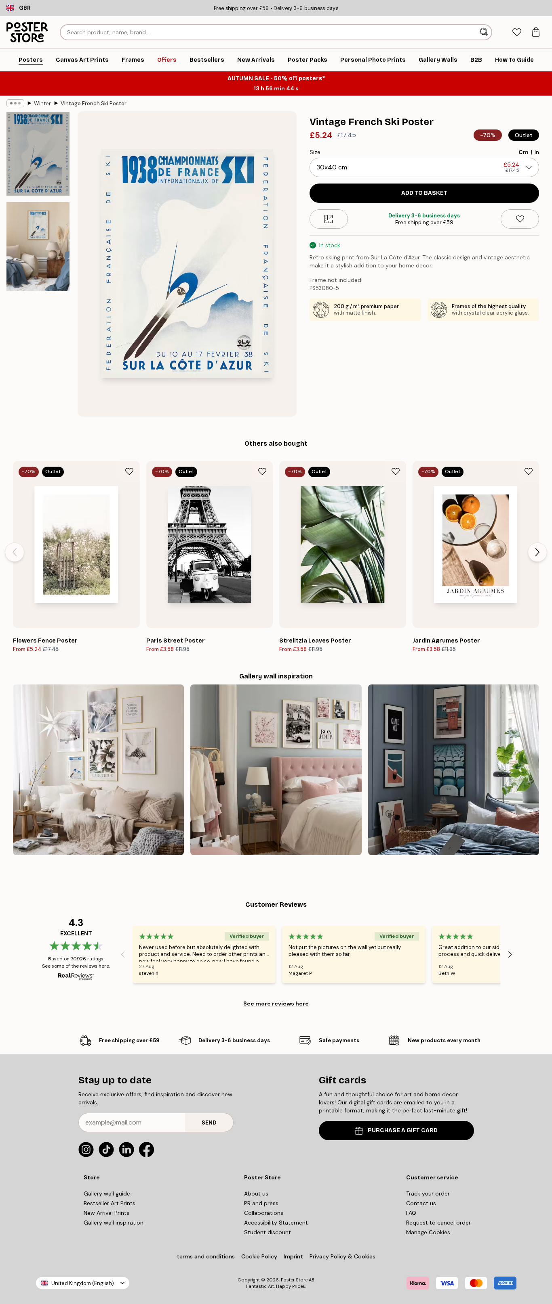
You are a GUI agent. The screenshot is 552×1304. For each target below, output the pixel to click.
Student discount (267, 1232)
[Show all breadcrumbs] (15, 103)
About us (256, 1193)
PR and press (261, 1203)
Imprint (293, 1256)
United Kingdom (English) (82, 1283)
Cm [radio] (523, 152)
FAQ (411, 1212)
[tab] (516, 32)
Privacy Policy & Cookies (342, 1256)
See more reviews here (276, 1003)
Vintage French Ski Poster (93, 103)
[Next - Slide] (537, 552)
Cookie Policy (259, 1256)
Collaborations (263, 1212)
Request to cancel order (438, 1222)
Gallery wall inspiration (113, 1222)
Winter (42, 103)
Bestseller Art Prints (109, 1203)
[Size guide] (329, 219)
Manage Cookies (428, 1232)
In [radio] (537, 152)
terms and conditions (206, 1256)
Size (315, 152)
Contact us (421, 1203)
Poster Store (294, 1280)
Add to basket (424, 193)
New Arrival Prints (106, 1212)
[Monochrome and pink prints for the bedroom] (275, 769)
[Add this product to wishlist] (520, 219)
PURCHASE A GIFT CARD (403, 1130)
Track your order (428, 1193)
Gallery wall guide (107, 1193)
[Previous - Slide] (14, 552)
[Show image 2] (38, 246)
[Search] (484, 32)
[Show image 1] (38, 154)
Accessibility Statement (276, 1222)
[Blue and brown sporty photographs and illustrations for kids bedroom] (453, 769)
